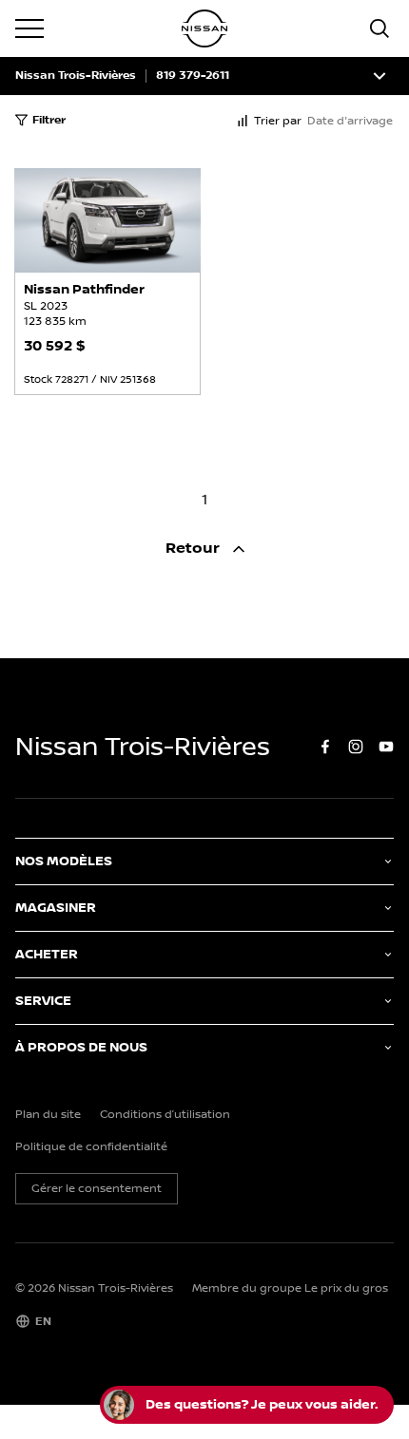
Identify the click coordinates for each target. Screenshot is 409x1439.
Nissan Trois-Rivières (75, 76)
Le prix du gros (346, 1288)
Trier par (278, 121)
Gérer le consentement (96, 1189)
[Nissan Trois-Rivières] (204, 28)
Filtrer (49, 120)
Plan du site (48, 1115)
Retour (195, 549)
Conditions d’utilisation (165, 1115)
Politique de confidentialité (91, 1147)
